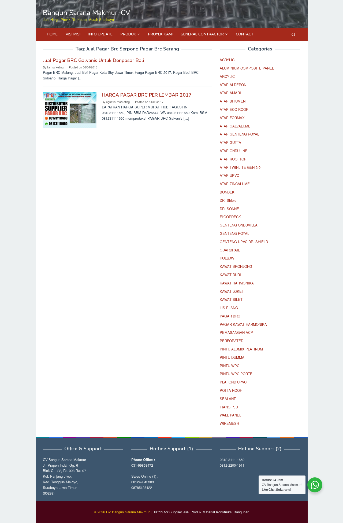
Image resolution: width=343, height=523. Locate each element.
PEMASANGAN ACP (236, 332)
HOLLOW (227, 258)
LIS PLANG (229, 307)
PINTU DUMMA (232, 357)
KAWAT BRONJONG (236, 266)
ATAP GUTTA (230, 142)
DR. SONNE (229, 208)
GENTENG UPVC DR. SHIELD (244, 241)
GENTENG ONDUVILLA (239, 225)
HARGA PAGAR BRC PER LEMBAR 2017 (147, 95)
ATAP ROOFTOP (233, 159)
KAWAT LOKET (232, 291)
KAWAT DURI (230, 274)
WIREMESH (229, 423)
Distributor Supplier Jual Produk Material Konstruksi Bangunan (200, 511)
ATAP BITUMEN (232, 101)
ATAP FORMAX (232, 117)
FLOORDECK (230, 216)
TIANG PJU (229, 406)
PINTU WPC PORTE (236, 373)
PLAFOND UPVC (233, 382)
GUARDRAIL (230, 250)
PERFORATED (231, 340)
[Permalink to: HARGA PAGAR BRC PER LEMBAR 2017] (69, 109)
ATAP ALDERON (233, 84)
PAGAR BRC (230, 316)
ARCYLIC (227, 76)
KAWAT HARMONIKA (237, 283)
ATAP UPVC (229, 175)
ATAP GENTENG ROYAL (239, 134)
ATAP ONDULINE (233, 150)
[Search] (293, 34)
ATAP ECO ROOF (234, 109)
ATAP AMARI (230, 92)
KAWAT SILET (231, 299)
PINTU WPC (229, 365)
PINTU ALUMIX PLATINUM (241, 349)
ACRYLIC (227, 59)
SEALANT (228, 398)
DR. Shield (228, 200)
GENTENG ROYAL (234, 233)
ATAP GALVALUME (235, 126)
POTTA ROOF (231, 390)
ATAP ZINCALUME (235, 183)
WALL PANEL (230, 415)
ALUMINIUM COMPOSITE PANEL (247, 68)
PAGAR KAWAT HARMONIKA (243, 324)
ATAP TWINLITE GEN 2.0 (240, 167)
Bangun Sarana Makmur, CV (86, 12)
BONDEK (227, 192)
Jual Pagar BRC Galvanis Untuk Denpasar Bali (93, 60)
